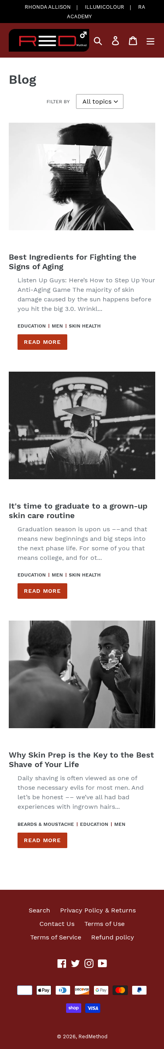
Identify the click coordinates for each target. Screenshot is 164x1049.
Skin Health (85, 326)
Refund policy (112, 937)
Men (57, 326)
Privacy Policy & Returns (98, 910)
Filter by (58, 101)
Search (39, 910)
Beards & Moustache (46, 824)
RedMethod (92, 1036)
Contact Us (56, 924)
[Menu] (150, 40)
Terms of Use (104, 924)
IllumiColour (104, 7)
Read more (42, 342)
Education (32, 326)
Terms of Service (55, 937)
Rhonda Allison (48, 7)
